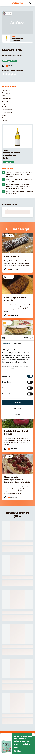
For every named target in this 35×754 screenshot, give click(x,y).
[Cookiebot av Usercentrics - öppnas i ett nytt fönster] (25, 338)
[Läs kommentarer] (3, 66)
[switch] (30, 382)
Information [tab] (17, 343)
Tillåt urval (17, 408)
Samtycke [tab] (6, 343)
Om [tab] (28, 343)
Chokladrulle (11, 256)
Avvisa (17, 414)
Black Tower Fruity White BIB (22, 744)
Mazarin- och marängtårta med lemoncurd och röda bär (17, 479)
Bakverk (5, 60)
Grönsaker (13, 60)
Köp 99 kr (8, 162)
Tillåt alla (17, 402)
